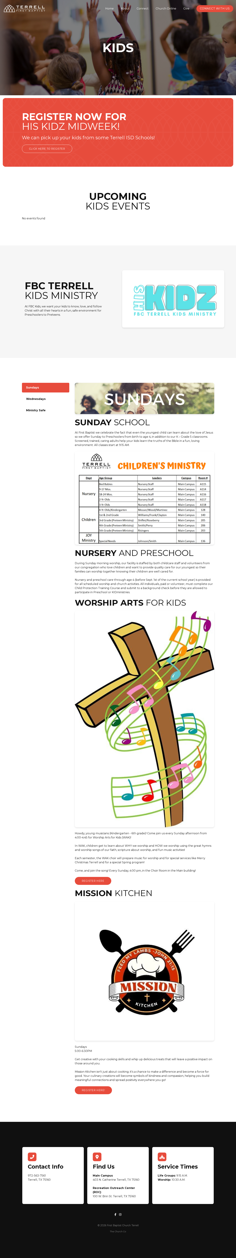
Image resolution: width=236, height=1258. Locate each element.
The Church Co (118, 1231)
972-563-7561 (37, 1175)
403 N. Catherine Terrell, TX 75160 (116, 1179)
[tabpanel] (143, 740)
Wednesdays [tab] (36, 399)
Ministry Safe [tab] (36, 410)
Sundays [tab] (32, 387)
